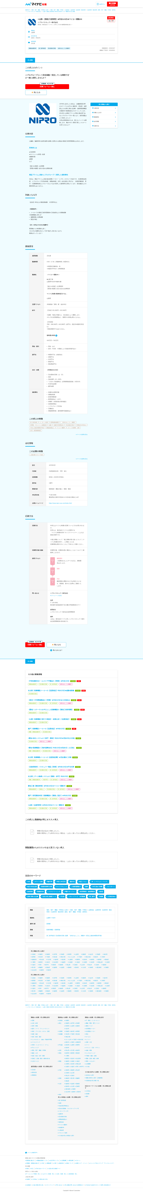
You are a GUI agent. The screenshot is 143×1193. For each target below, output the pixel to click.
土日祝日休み (111, 896)
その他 (87, 1066)
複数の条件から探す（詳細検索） (94, 1078)
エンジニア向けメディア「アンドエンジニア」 (102, 1163)
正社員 (62, 896)
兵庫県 (85, 962)
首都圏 (60, 1034)
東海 (60, 1053)
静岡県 (99, 959)
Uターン (78, 1160)
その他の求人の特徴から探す (66, 1135)
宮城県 (62, 954)
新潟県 (63, 959)
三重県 (33, 962)
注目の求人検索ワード (49, 896)
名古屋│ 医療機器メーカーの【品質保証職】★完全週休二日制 (49, 757)
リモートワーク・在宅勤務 (77, 896)
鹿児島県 (99, 967)
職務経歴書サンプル (42, 1160)
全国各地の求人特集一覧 (92, 1080)
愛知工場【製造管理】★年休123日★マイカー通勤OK (47, 786)
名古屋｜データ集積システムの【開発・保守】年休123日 (48, 776)
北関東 (60, 1031)
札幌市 (41, 954)
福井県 (56, 959)
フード (87, 1045)
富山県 (42, 959)
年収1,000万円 (61, 881)
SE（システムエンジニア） (99, 881)
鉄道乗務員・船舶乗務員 (87, 891)
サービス (88, 1036)
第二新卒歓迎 (50, 935)
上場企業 (61, 1130)
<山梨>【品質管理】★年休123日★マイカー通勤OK (46, 805)
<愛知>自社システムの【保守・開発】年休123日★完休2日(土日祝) (51, 738)
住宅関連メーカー (90, 1028)
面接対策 (61, 1163)
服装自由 (61, 1122)
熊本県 (77, 967)
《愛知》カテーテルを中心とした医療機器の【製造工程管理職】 (50, 709)
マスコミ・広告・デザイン (93, 1047)
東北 (60, 1023)
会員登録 (112, 4)
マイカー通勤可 (63, 1124)
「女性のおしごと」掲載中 (77, 935)
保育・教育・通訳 (36, 1036)
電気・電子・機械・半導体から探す (40, 10)
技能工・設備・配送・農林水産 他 (41, 1058)
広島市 (97, 964)
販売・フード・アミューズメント (40, 1028)
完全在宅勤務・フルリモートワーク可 (69, 1108)
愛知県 (107, 959)
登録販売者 (40, 891)
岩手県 (55, 954)
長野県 (78, 959)
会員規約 (28, 1185)
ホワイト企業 (38, 881)
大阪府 (78, 962)
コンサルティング (90, 1053)
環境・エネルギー (90, 1061)
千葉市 (80, 957)
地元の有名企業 (32, 886)
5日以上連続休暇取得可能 (94, 935)
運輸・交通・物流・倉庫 (92, 1058)
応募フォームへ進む (47, 85)
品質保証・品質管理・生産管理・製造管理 (75, 10)
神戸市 (47, 964)
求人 (32, 1168)
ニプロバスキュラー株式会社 (34, 11)
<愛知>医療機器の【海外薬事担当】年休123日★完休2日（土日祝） (51, 748)
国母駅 (48, 924)
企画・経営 (35, 1023)
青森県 (48, 954)
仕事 (55, 1163)
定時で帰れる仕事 (32, 896)
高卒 (87, 1096)
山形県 (77, 954)
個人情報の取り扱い (39, 1185)
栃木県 (105, 954)
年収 (43, 1163)
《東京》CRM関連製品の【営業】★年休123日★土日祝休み (49, 700)
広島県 (75, 964)
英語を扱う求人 (44, 1179)
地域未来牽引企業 (46, 886)
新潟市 (85, 959)
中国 (60, 1070)
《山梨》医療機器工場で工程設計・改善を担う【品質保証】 (49, 719)
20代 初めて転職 (97, 886)
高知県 (48, 967)
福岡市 (42, 970)
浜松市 (48, 962)
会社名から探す (90, 1075)
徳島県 (104, 964)
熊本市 (49, 970)
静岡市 (41, 962)
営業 (33, 1020)
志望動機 (63, 1160)
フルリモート (111, 886)
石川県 (49, 959)
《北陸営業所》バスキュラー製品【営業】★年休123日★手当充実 (51, 767)
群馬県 (33, 957)
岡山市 (90, 964)
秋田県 (69, 954)
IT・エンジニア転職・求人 (33, 1174)
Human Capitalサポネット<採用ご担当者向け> (98, 1185)
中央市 (53, 918)
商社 (87, 1034)
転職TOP (27, 10)
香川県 (33, 967)
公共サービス (35, 1061)
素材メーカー (89, 1026)
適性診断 (71, 1160)
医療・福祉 (35, 1034)
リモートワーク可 (63, 1111)
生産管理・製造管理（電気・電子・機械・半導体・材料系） (101, 10)
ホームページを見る (56, 595)
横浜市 (96, 957)
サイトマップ (50, 1185)
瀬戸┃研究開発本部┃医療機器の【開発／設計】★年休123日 (49, 795)
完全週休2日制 (59, 935)
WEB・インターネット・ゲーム (40, 1045)
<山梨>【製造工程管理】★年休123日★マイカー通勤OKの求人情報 (59, 11)
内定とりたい (83, 881)
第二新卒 (92, 896)
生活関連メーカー (90, 1031)
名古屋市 (56, 962)
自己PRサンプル (54, 1160)
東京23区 (88, 957)
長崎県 (69, 967)
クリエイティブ (36, 1042)
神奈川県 (63, 957)
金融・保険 (89, 1050)
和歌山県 (100, 962)
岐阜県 (92, 959)
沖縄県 (107, 967)
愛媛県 (41, 967)
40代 (28, 881)
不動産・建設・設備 (91, 1055)
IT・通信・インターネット (93, 1020)
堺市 (40, 964)
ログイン (102, 4)
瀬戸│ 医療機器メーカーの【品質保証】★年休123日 (46, 728)
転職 (27, 1168)
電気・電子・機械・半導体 (56, 10)
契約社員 (34, 1072)
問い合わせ (59, 1185)
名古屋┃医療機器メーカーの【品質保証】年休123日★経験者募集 (51, 690)
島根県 (61, 964)
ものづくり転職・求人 (48, 1174)
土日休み (88, 1091)
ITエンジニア (35, 1047)
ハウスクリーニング (54, 891)
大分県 (84, 967)
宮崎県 (91, 967)
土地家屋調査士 (76, 886)
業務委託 (34, 1075)
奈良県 (92, 962)
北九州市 (34, 970)
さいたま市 (72, 957)
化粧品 (101, 891)
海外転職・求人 (73, 1174)
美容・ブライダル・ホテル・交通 (40, 1031)
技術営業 (30, 891)
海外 (60, 1094)
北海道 (33, 954)
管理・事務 (35, 1026)
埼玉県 (41, 957)
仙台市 (91, 954)
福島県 (84, 954)
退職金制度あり (63, 1119)
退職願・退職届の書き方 (32, 1163)
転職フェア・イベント (82, 1163)
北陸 (60, 1050)
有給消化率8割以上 (64, 1105)
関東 (86, 886)
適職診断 (49, 1163)
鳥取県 (54, 964)
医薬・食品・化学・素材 (38, 1055)
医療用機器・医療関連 (53, 929)
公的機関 (88, 1064)
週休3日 (72, 881)
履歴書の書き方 (30, 1160)
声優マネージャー (70, 891)
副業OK (61, 1114)
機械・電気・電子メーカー (93, 1023)
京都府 (71, 962)
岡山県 (68, 964)
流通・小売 (89, 1042)
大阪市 (33, 964)
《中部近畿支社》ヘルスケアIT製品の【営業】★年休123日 (48, 681)
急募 (66, 935)
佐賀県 (62, 967)
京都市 (108, 962)
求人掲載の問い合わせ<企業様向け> (74, 1185)
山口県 (83, 964)
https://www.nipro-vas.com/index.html (60, 503)
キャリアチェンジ (61, 886)
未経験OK (61, 1127)
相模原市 (34, 959)
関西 (60, 1061)
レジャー (88, 1039)
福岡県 (55, 967)
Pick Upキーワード (41, 1168)
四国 (60, 1078)
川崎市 (103, 957)
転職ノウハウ (69, 1163)
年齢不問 (49, 881)
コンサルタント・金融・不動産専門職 (42, 1039)
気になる (37, 92)
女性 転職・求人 (61, 1174)
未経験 (101, 896)
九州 (60, 1083)
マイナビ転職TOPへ (32, 1152)
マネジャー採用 (63, 1133)
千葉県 (48, 957)
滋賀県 (63, 962)
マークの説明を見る (82, 434)
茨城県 (98, 954)
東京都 (55, 957)
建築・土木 (35, 1053)
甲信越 (60, 1045)
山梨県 (48, 918)
